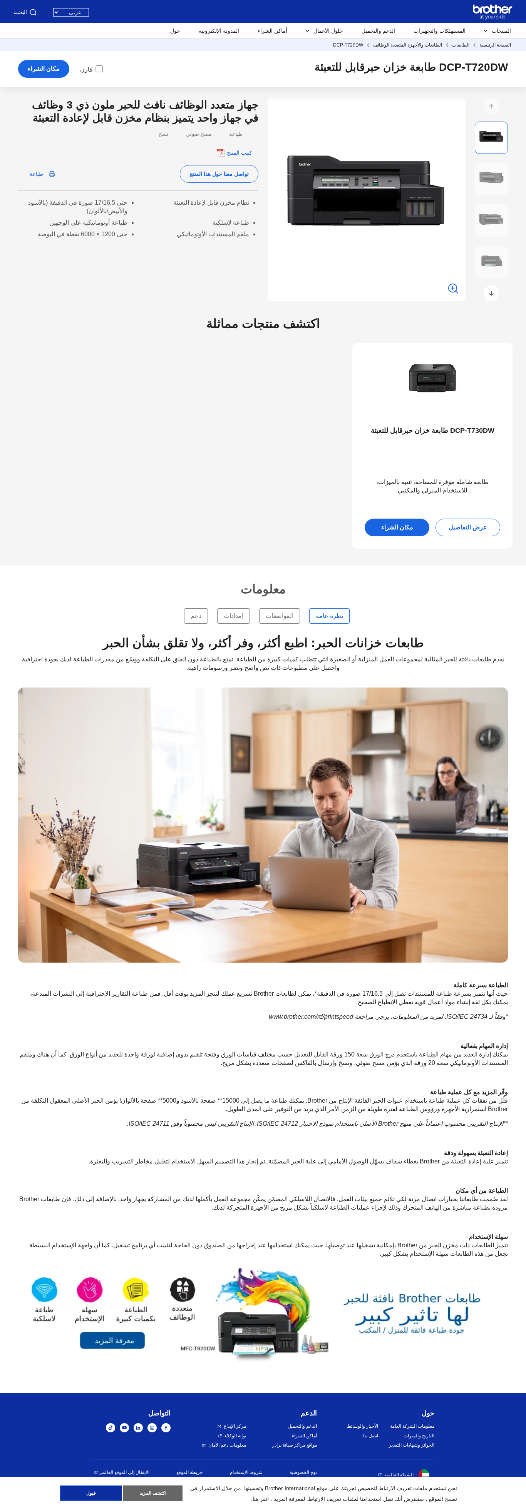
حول (175, 31)
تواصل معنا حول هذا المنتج (219, 174)
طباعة (36, 174)
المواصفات (279, 615)
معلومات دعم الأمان (227, 1445)
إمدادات (233, 615)
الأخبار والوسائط (362, 1426)
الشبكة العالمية (399, 1474)
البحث (20, 12)
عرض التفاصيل (468, 527)
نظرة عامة (329, 615)
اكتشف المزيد (153, 1493)
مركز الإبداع (235, 1426)
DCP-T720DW (348, 45)
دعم (196, 615)
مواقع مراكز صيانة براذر (294, 1445)
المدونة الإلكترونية (219, 31)
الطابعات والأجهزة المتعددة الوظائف (407, 45)
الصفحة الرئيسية (495, 45)
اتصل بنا (370, 1436)
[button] (491, 106)
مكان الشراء (44, 68)
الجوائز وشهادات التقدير (411, 1445)
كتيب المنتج (239, 153)
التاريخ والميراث (419, 1436)
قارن (86, 69)
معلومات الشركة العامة (412, 1426)
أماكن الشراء (272, 31)
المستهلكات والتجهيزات (440, 31)
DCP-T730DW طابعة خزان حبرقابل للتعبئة (432, 430)
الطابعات (460, 45)
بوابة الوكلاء (235, 1436)
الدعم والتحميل (378, 31)
